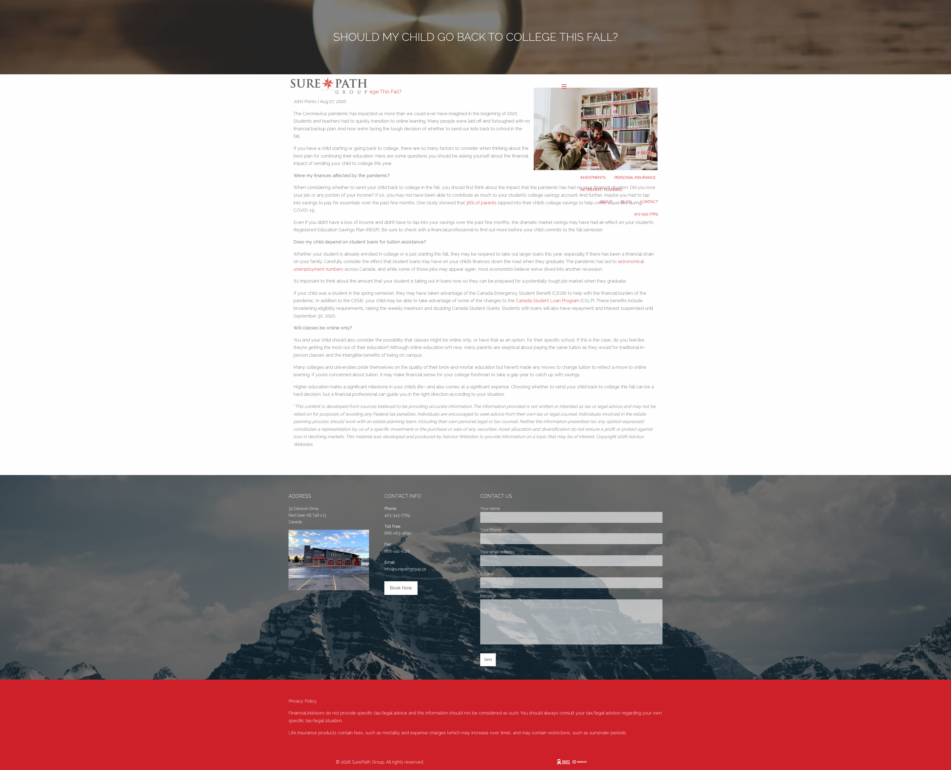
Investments (593, 177)
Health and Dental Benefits (608, 116)
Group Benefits (642, 153)
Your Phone (509, 530)
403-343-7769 (646, 214)
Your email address (516, 552)
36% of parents (481, 202)
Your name (508, 508)
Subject (505, 574)
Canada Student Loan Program (547, 300)
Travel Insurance (624, 92)
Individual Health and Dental (610, 129)
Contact (649, 202)
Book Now (401, 587)
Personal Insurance (635, 177)
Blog (626, 202)
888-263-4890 (397, 533)
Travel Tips (617, 104)
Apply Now (647, 104)
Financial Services (599, 165)
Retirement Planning (601, 189)
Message (506, 596)
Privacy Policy (303, 701)
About (605, 202)
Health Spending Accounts (608, 141)
